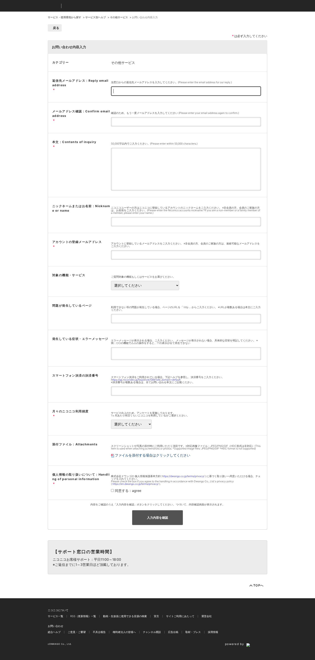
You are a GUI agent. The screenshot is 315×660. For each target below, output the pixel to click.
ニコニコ (54, 6)
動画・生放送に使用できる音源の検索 (125, 616)
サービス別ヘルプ (95, 17)
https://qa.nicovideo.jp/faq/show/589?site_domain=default (145, 379)
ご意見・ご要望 (77, 632)
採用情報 (213, 632)
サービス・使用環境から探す (64, 17)
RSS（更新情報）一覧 (83, 616)
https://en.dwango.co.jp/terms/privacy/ (135, 483)
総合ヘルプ (54, 632)
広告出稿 (173, 632)
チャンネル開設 (152, 632)
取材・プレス (193, 632)
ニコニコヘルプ (87, 6)
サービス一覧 (55, 616)
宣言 (156, 616)
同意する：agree (128, 490)
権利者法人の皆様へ (124, 632)
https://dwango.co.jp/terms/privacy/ (183, 476)
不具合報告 (99, 632)
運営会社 (206, 616)
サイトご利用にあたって (180, 616)
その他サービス (119, 17)
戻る (56, 28)
